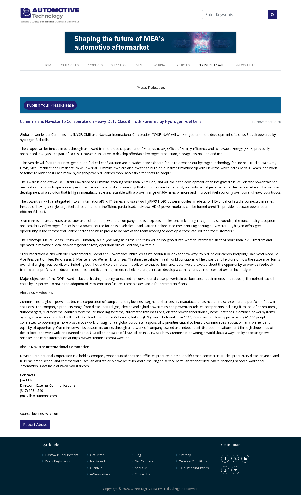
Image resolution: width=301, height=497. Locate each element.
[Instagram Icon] (225, 470)
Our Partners (144, 461)
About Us (141, 468)
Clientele (96, 468)
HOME (49, 65)
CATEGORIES (70, 65)
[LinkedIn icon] (245, 459)
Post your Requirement (61, 455)
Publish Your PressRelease (50, 105)
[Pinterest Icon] (235, 470)
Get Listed (97, 455)
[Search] (272, 14)
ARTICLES (183, 65)
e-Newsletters (246, 65)
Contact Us (142, 474)
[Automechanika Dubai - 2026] (150, 42)
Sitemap (185, 455)
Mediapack (98, 461)
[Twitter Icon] (235, 461)
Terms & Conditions (193, 461)
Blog (138, 455)
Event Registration (58, 461)
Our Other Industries (194, 468)
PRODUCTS (95, 65)
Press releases (150, 87)
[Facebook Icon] (225, 459)
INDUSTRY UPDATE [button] (211, 65)
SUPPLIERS (118, 65)
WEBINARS (161, 65)
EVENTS (140, 65)
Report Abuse (35, 424)
